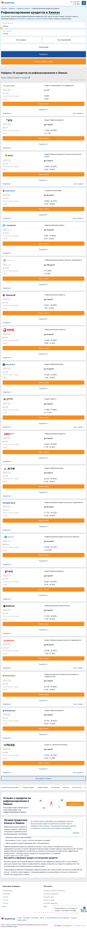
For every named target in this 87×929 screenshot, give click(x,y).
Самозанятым (8, 891)
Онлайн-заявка (42, 787)
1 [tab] (35, 912)
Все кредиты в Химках (43, 778)
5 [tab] (43, 912)
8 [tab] (50, 912)
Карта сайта (22, 920)
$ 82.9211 (76, 2)
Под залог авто (49, 897)
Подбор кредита (28, 787)
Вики (42, 918)
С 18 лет (5, 897)
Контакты (35, 918)
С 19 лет (5, 900)
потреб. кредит (21, 840)
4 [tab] (41, 912)
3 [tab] (39, 912)
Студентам (6, 894)
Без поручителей (64, 40)
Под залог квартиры (51, 903)
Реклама (26, 918)
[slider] (1, 28)
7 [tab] (48, 912)
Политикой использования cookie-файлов (56, 828)
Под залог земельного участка (54, 891)
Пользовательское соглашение (57, 918)
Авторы (74, 918)
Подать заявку (43, 104)
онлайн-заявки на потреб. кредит (16, 855)
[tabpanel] (22, 896)
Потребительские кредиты (10, 787)
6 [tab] (46, 912)
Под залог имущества (51, 894)
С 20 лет (5, 903)
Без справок (21, 40)
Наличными (43, 47)
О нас (20, 918)
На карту (66, 787)
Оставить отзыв (75, 804)
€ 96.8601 (76, 4)
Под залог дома (49, 900)
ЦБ (72, 2)
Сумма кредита (8, 23)
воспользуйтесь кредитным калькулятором (30, 19)
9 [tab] (52, 912)
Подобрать (43, 54)
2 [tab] (37, 912)
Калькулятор (76, 787)
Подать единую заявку (43, 61)
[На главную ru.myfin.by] (8, 919)
